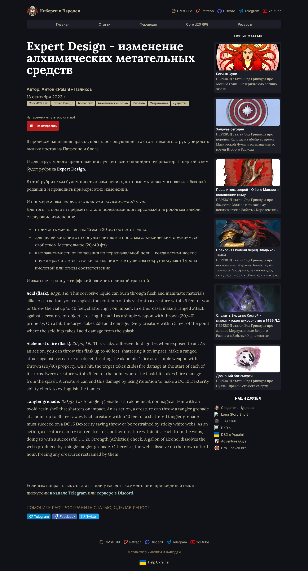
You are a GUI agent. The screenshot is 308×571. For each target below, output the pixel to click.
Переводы (148, 24)
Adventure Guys (233, 441)
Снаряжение (159, 103)
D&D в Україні (232, 434)
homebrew (85, 103)
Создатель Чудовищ (237, 408)
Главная (62, 24)
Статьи (104, 24)
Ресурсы (245, 24)
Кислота (139, 103)
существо (180, 103)
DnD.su (226, 428)
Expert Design (63, 103)
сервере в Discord (115, 493)
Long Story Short (234, 414)
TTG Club (228, 421)
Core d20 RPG (197, 24)
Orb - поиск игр (234, 448)
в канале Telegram (68, 493)
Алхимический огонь (113, 103)
